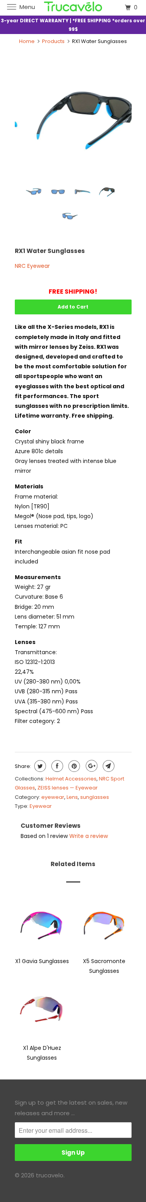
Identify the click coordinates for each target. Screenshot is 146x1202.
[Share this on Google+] (90, 766)
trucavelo (49, 1175)
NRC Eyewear (32, 266)
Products (53, 41)
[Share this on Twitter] (39, 766)
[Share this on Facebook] (56, 766)
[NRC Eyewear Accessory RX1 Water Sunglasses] (73, 117)
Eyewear (41, 806)
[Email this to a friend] (107, 766)
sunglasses (94, 797)
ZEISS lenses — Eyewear (67, 787)
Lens (72, 797)
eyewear (52, 797)
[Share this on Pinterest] (73, 766)
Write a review (88, 836)
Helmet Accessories (71, 778)
